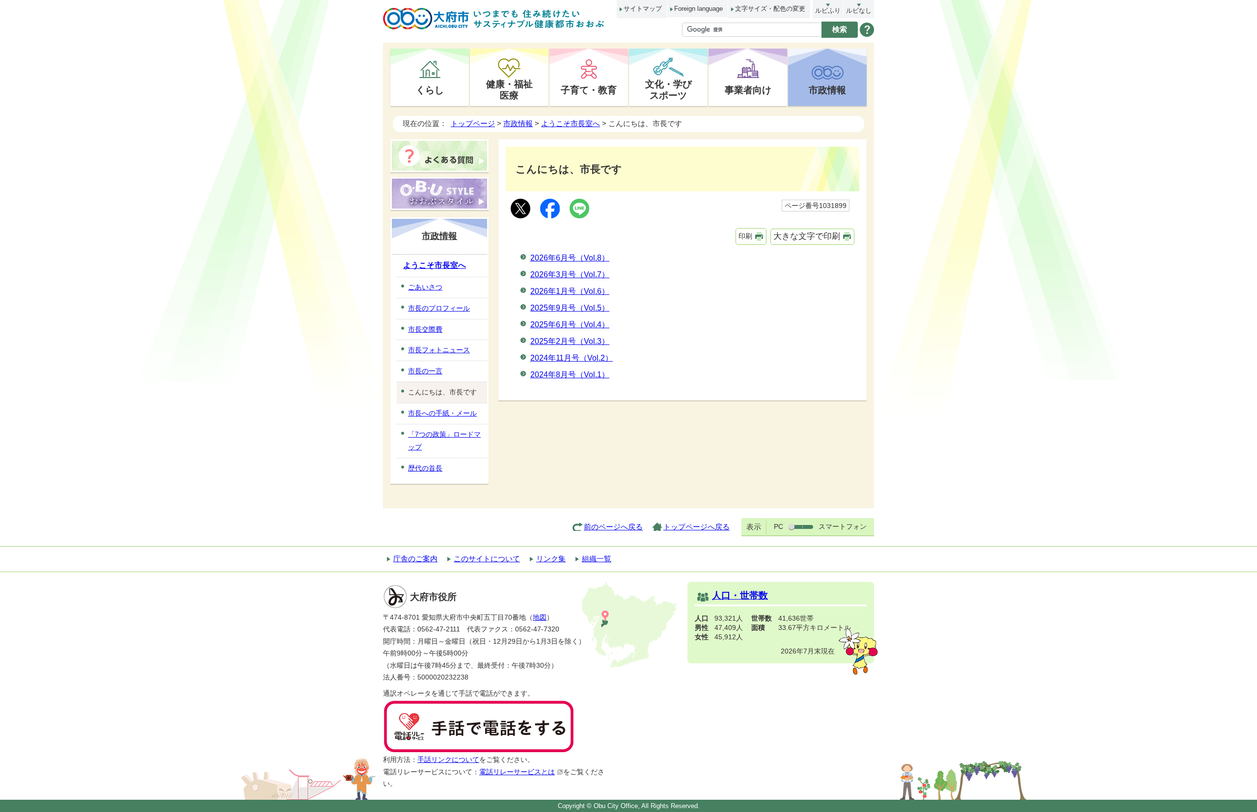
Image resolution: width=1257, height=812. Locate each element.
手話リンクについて (448, 759)
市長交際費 (425, 329)
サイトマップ (643, 8)
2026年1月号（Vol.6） (569, 291)
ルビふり (828, 10)
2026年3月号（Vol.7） (569, 274)
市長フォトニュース (439, 350)
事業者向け (748, 89)
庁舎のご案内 (415, 558)
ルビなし (859, 10)
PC (778, 526)
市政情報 (827, 89)
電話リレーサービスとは (517, 772)
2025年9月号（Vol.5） (569, 308)
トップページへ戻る (696, 527)
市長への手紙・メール (442, 413)
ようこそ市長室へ (570, 123)
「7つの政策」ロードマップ (444, 440)
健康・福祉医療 (509, 90)
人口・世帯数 (740, 595)
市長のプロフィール (439, 308)
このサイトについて (487, 558)
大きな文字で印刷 (806, 236)
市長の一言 (425, 371)
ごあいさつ (425, 287)
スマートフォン (843, 526)
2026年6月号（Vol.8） (569, 258)
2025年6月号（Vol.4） (569, 324)
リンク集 (551, 558)
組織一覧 (596, 558)
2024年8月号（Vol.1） (569, 374)
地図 (540, 617)
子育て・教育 (589, 89)
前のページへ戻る (613, 527)
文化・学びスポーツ (668, 90)
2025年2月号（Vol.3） (569, 341)
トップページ (473, 123)
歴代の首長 (425, 468)
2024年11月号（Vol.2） (571, 358)
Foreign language (698, 8)
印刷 (745, 236)
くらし (430, 89)
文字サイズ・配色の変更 (770, 8)
